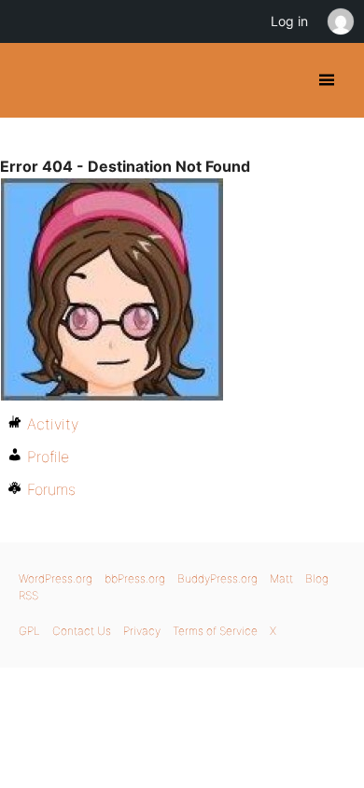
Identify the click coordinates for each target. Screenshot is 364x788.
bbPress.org (135, 578)
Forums (51, 489)
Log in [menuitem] (289, 21)
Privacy (142, 631)
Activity (52, 424)
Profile (48, 456)
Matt (281, 578)
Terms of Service (215, 631)
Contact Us (81, 631)
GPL (29, 631)
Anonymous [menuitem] (339, 21)
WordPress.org (55, 578)
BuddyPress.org (30, 80)
